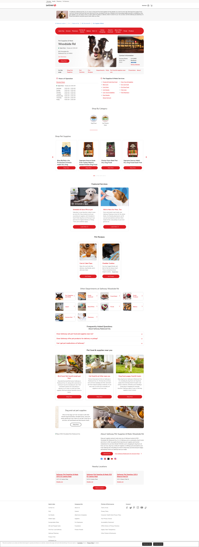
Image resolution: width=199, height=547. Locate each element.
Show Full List (107, 98)
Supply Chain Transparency (108, 529)
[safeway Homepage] (51, 5)
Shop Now (64, 61)
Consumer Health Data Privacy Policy (111, 515)
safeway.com (108, 454)
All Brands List (52, 540)
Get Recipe (91, 276)
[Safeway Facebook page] (127, 508)
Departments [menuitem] (100, 70)
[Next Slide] (146, 157)
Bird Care (105, 85)
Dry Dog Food (125, 87)
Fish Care (123, 90)
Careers (77, 511)
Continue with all (158, 544)
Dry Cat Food (125, 85)
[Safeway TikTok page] (145, 508)
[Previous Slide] (53, 157)
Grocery (49, 1)
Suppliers (77, 518)
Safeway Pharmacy (53, 533)
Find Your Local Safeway (54, 529)
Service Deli (69, 317)
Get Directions (62, 57)
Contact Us (51, 507)
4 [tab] (98, 175)
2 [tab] (95, 175)
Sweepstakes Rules (53, 522)
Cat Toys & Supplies (109, 92)
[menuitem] (61, 31)
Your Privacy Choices (106, 518)
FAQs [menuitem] (107, 70)
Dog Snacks (106, 95)
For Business (66, 1)
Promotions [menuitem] (132, 70)
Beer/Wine (92, 306)
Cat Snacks (106, 90)
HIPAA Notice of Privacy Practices (110, 526)
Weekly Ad (59, 482)
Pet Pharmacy (125, 92)
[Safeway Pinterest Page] (134, 508)
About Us (77, 507)
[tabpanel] (66, 155)
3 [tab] (97, 175)
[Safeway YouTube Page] (142, 508)
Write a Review (135, 64)
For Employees (79, 522)
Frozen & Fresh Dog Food (110, 82)
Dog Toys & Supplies (127, 82)
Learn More (88, 227)
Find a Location (100, 488)
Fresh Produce (137, 296)
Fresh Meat (114, 296)
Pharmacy (59, 1)
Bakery (137, 306)
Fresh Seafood (92, 296)
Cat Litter (106, 87)
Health (53, 1)
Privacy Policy (104, 511)
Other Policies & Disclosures (108, 533)
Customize (80, 543)
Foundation (78, 526)
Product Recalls (79, 529)
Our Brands (51, 515)
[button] (145, 5)
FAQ (49, 511)
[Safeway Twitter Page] (130, 508)
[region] (99, 544)
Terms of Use (104, 507)
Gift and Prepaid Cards (54, 526)
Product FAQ (51, 537)
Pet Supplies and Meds (69, 296)
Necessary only (147, 544)
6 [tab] (101, 175)
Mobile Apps (51, 518)
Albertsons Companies (81, 515)
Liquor (69, 306)
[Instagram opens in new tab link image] (138, 508)
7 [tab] (103, 175)
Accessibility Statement (107, 522)
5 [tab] (100, 175)
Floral (114, 306)
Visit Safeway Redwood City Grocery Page (128, 454)
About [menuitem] (139, 70)
